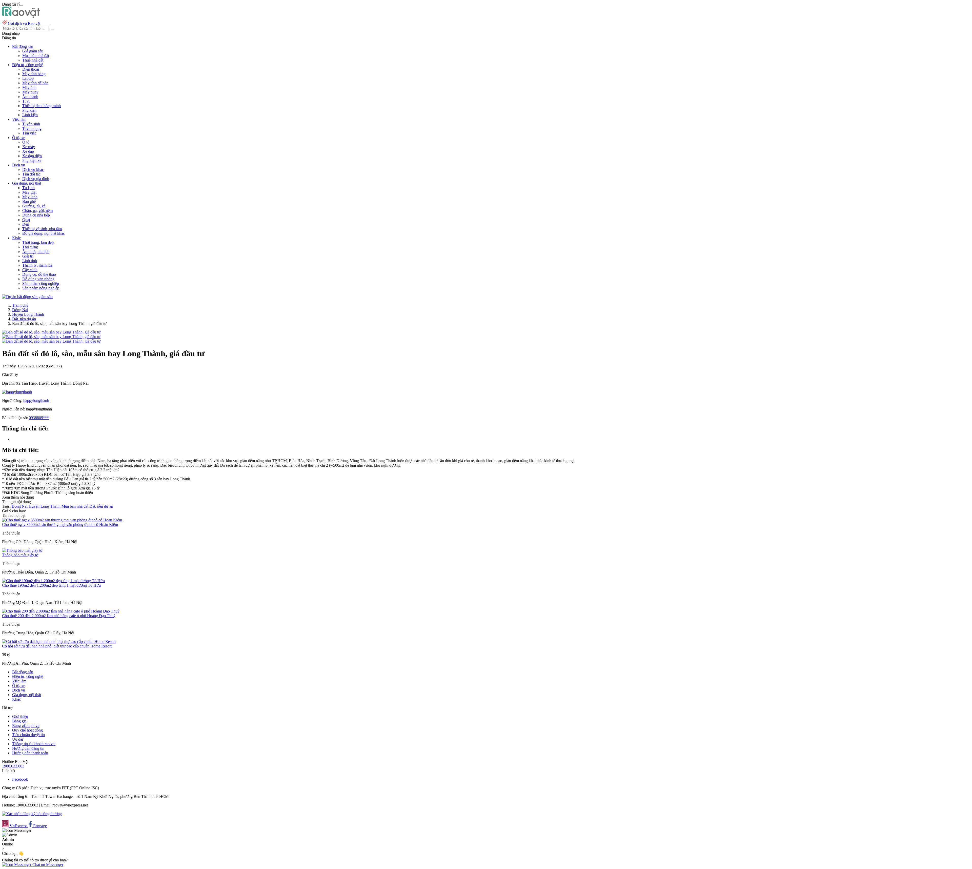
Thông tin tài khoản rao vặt (33, 744)
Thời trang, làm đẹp (38, 242)
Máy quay (30, 92)
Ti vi (26, 101)
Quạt (26, 220)
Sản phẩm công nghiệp (40, 283)
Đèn (25, 224)
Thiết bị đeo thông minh (41, 106)
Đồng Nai (20, 310)
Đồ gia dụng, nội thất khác (43, 233)
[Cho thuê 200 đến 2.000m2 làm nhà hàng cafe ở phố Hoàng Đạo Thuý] (60, 611)
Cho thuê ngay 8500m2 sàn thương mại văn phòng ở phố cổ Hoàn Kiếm (60, 524)
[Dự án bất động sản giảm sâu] (27, 296)
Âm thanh (30, 96)
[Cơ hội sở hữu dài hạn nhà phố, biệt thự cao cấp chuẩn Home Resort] (59, 641)
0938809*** (39, 418)
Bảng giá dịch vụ (25, 725)
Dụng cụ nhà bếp (36, 215)
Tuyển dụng (32, 128)
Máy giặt (29, 192)
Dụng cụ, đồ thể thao (39, 274)
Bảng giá (19, 721)
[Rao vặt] (21, 16)
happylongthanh (36, 400)
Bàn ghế (29, 201)
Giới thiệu (20, 716)
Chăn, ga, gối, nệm (37, 210)
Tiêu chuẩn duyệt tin (28, 735)
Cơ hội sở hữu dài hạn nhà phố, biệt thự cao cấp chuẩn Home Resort (57, 646)
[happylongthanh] (17, 392)
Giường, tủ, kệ (34, 206)
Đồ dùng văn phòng (38, 279)
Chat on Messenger (47, 864)
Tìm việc (29, 133)
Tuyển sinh (31, 124)
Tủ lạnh (28, 188)
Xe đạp (28, 151)
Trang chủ (20, 305)
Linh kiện (30, 115)
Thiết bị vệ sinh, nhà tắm (42, 229)
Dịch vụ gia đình (35, 178)
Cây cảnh (29, 270)
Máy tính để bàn (35, 83)
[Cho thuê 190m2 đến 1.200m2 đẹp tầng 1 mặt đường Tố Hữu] (53, 581)
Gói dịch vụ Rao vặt (24, 23)
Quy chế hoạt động (27, 730)
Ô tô (25, 142)
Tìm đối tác (31, 174)
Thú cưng (30, 247)
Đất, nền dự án (24, 319)
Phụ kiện (29, 110)
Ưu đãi (17, 739)
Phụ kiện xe (31, 160)
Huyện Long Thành (28, 314)
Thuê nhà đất (32, 60)
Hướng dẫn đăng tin (28, 748)
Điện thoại (30, 69)
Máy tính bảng (34, 74)
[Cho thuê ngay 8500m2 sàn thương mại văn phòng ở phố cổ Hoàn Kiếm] (62, 520)
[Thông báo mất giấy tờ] (22, 550)
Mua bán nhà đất (35, 55)
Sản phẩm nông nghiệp (40, 288)
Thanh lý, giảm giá (37, 265)
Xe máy (28, 147)
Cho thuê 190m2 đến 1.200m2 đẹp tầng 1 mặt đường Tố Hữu (51, 585)
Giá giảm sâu (32, 51)
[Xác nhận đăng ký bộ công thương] (32, 814)
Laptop (28, 78)
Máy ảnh (29, 87)
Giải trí (27, 256)
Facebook (20, 779)
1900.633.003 (13, 766)
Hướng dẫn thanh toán (30, 753)
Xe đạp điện (32, 156)
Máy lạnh (29, 197)
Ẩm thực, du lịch (35, 251)
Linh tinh (29, 261)
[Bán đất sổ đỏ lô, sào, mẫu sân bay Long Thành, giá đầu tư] (51, 332)
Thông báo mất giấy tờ (20, 555)
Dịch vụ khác (33, 169)
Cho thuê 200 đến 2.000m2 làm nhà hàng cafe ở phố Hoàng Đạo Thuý (58, 616)
